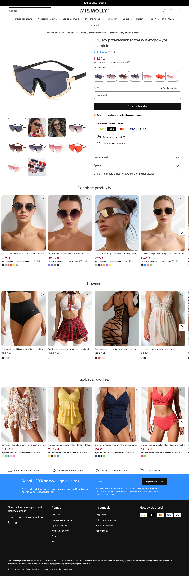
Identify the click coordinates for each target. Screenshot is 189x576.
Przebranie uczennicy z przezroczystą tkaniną (69, 349)
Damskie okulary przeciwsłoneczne (125, 33)
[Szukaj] (49, 10)
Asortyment (102, 530)
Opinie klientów (59, 525)
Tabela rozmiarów (171, 88)
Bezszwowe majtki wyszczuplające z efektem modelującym (22, 349)
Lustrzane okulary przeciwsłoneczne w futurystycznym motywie (116, 253)
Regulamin (101, 514)
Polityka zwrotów (104, 525)
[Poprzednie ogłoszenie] (8, 3)
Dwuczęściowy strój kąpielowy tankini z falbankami (70, 445)
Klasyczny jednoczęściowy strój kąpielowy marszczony (116, 445)
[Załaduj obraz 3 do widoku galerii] (57, 127)
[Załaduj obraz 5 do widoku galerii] (17, 147)
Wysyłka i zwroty (60, 530)
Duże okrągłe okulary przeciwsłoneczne (66, 253)
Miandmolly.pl (20, 569)
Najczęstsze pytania (62, 520)
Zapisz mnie (151, 482)
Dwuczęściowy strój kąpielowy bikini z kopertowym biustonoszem (162, 445)
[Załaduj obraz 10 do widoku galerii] (37, 167)
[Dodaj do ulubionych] (42, 199)
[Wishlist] (171, 10)
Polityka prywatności (106, 520)
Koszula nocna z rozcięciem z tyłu (156, 349)
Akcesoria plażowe (69, 33)
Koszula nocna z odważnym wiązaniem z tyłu (115, 349)
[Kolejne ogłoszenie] (180, 3)
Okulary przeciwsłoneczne (93, 33)
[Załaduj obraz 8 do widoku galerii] (76, 147)
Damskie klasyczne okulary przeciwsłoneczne (162, 253)
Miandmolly (52, 33)
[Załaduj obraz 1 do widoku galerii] (17, 127)
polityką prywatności (129, 491)
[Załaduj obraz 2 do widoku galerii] (37, 127)
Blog (54, 541)
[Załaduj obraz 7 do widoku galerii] (57, 147)
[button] (11, 10)
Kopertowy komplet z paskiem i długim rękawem (22, 445)
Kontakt (56, 514)
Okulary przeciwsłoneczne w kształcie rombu (22, 253)
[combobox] (30, 10)
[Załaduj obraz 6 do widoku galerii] (37, 147)
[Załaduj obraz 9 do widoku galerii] (17, 167)
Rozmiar (97, 87)
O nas (54, 536)
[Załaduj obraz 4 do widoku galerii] (76, 127)
